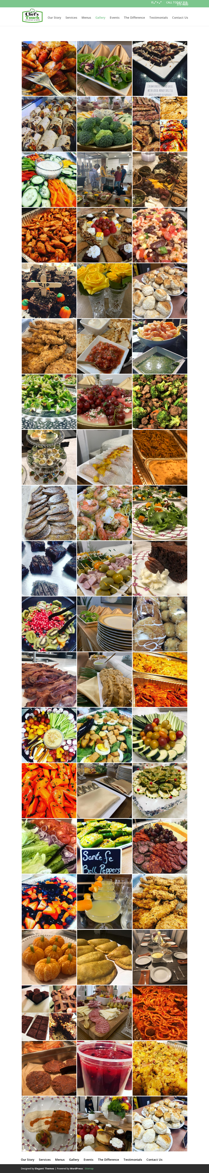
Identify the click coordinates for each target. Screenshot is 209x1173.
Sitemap (89, 1168)
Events (115, 17)
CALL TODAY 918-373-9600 (177, 3)
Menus (86, 17)
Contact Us (180, 17)
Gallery (100, 17)
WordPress (76, 1168)
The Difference (134, 17)
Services (71, 17)
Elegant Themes (44, 1168)
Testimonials (158, 17)
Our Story (54, 17)
